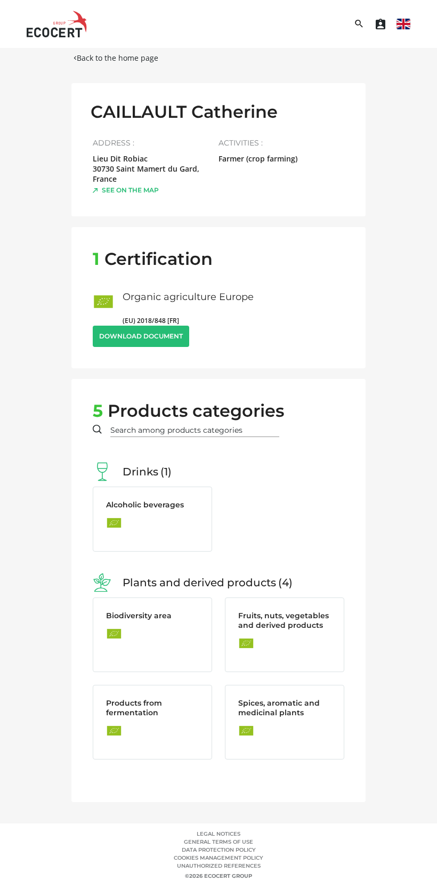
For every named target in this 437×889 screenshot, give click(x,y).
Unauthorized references (219, 865)
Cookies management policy (218, 857)
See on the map (130, 190)
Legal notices (218, 833)
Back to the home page (117, 58)
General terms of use (218, 841)
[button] (403, 24)
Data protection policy (219, 849)
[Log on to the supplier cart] (380, 24)
